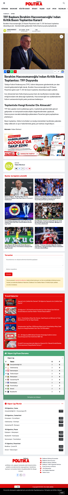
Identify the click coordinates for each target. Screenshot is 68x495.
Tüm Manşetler (46, 468)
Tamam (61, 492)
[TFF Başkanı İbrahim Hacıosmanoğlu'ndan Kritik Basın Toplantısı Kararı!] (34, 51)
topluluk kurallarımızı (21, 280)
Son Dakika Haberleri (48, 470)
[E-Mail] (16, 168)
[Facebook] (19, 168)
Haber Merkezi (20, 165)
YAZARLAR (62, 9)
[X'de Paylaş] (8, 71)
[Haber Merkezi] (9, 166)
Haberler (6, 13)
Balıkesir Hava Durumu (48, 460)
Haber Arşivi (45, 472)
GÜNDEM (4, 9)
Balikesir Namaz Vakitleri (49, 462)
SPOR (54, 9)
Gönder (8, 274)
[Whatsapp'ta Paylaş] (11, 71)
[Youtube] (29, 168)
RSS (18, 487)
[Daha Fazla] (15, 71)
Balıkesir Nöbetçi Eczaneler (50, 458)
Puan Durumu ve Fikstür (49, 466)
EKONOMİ (13, 9)
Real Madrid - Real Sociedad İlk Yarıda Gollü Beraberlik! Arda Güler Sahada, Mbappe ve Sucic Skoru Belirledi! (48, 222)
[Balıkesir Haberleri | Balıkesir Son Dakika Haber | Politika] (34, 3)
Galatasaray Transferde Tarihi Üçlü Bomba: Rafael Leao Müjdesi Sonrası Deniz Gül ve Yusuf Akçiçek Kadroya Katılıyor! (48, 198)
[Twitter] (22, 168)
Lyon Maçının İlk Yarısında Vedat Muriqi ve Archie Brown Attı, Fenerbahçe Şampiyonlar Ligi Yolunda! (18, 246)
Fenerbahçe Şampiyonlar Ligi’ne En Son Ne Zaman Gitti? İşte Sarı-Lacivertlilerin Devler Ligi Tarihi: (18, 222)
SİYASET (34, 9)
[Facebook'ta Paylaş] (5, 71)
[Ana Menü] (4, 3)
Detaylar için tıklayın (34, 397)
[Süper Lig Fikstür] (62, 404)
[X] (20, 475)
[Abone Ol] (62, 71)
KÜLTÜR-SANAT (24, 9)
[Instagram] (26, 168)
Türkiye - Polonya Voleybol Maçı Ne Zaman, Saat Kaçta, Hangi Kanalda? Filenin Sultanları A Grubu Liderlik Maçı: (49, 246)
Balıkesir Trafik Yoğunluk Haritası (51, 464)
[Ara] (64, 3)
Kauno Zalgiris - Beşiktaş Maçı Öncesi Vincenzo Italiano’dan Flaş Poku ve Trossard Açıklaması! (18, 198)
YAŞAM (41, 9)
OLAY (48, 9)
